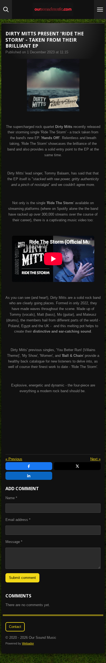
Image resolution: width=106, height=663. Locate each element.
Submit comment (22, 578)
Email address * (17, 520)
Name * (11, 498)
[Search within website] (6, 9)
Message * (13, 542)
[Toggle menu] (100, 9)
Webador (28, 643)
